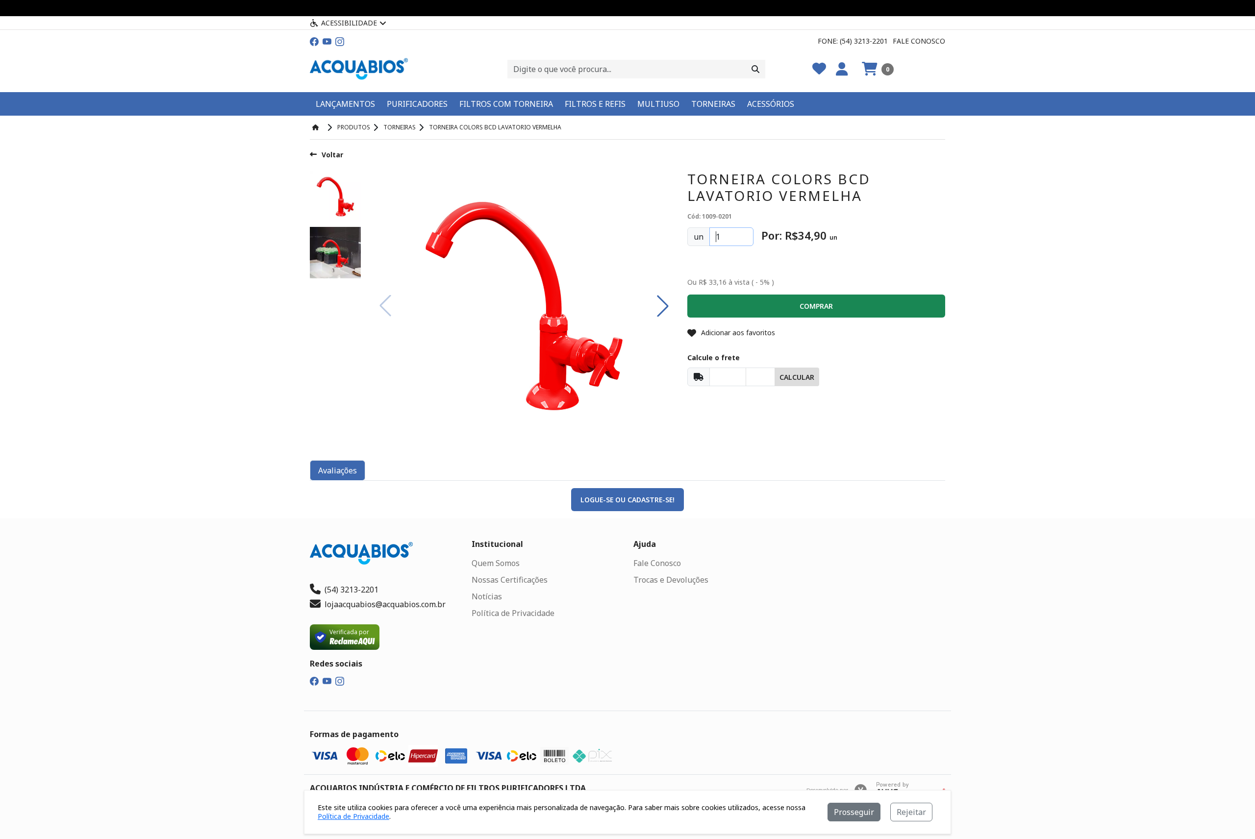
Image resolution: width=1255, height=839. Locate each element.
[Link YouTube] (327, 41)
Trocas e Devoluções (670, 579)
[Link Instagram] (339, 41)
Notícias (487, 596)
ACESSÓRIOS (770, 104)
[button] (878, 69)
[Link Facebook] (314, 41)
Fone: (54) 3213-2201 (853, 41)
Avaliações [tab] (337, 470)
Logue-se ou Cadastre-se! (627, 499)
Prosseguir (854, 812)
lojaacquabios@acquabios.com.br (385, 604)
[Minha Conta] (842, 69)
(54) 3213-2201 (351, 589)
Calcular (796, 377)
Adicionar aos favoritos (738, 332)
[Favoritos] (819, 69)
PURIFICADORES (417, 104)
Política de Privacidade (513, 613)
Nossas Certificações (510, 579)
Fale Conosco (919, 41)
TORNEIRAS (713, 104)
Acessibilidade (349, 22)
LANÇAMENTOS (345, 104)
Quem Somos (496, 563)
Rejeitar (911, 812)
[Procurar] (755, 69)
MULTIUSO (658, 104)
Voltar (332, 154)
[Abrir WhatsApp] (1230, 814)
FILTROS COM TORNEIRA (506, 104)
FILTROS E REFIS (595, 104)
